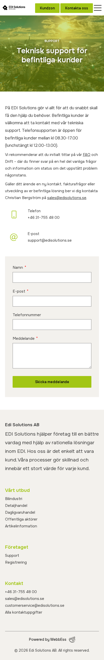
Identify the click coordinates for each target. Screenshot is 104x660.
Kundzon (47, 8)
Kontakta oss (76, 8)
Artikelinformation (21, 526)
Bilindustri (13, 498)
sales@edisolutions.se (66, 197)
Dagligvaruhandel (20, 512)
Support (12, 555)
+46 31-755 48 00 (21, 591)
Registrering (16, 562)
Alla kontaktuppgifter (23, 612)
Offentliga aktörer (21, 519)
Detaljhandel (16, 505)
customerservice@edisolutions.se (34, 605)
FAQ (86, 154)
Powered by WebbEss (47, 639)
